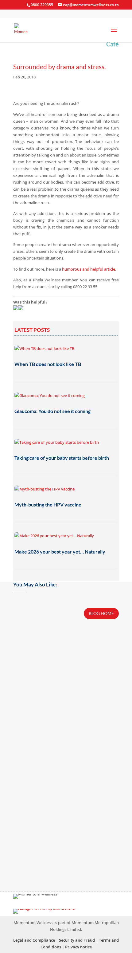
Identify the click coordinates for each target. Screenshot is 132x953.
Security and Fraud (77, 940)
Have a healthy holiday (40, 637)
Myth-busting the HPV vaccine (47, 504)
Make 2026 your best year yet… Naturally (59, 551)
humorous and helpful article (88, 269)
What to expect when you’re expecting (54, 723)
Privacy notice (78, 947)
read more (66, 684)
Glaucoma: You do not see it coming (52, 411)
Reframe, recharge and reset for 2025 (53, 816)
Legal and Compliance (34, 940)
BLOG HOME (101, 613)
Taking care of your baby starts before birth (61, 458)
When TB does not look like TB (47, 364)
